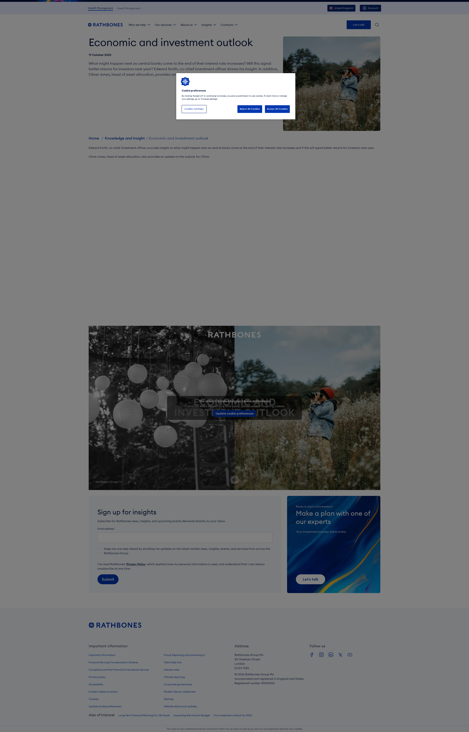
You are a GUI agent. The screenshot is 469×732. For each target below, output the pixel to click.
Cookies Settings (194, 109)
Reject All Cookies (250, 109)
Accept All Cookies (277, 109)
